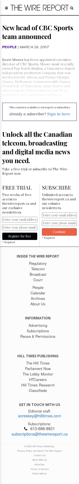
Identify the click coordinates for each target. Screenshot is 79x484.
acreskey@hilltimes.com (39, 415)
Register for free (19, 236)
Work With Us (39, 459)
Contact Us (40, 455)
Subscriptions (39, 473)
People (9, 47)
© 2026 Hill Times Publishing (39, 446)
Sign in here (58, 113)
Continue (59, 232)
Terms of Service (40, 469)
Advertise (39, 464)
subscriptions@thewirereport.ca (40, 434)
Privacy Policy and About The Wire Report (39, 450)
